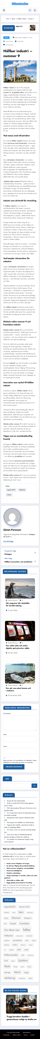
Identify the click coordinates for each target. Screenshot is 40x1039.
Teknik (6, 37)
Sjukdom (23, 960)
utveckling (22, 978)
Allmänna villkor (17, 1035)
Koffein (15, 945)
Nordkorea (30, 955)
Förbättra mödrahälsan (14, 873)
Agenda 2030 (18, 37)
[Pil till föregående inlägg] (35, 552)
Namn (5, 734)
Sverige (7, 972)
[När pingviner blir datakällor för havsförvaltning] (20, 588)
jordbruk (6, 940)
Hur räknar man (11, 930)
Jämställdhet (17, 940)
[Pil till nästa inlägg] (35, 561)
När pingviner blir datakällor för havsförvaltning (18, 604)
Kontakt (32, 1035)
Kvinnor (23, 945)
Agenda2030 (9, 906)
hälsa (26, 929)
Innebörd (29, 936)
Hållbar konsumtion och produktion (18, 562)
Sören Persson (9, 41)
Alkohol (6, 912)
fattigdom (27, 918)
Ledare (30, 945)
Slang (15, 967)
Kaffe (26, 940)
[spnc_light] (35, 10)
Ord (6, 960)
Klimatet (6, 945)
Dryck (6, 918)
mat (19, 949)
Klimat (34, 940)
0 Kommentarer (9, 45)
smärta (22, 967)
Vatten (30, 978)
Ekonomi (16, 918)
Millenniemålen (11, 954)
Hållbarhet (25, 37)
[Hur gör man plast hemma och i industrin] (20, 673)
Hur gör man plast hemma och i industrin (18, 689)
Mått (23, 955)
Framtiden (24, 923)
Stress (29, 967)
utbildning (9, 978)
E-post (5, 746)
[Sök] (30, 10)
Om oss (25, 1035)
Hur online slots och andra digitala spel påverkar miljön (17, 646)
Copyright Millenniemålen (13, 1032)
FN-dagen (8, 554)
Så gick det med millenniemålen (16, 801)
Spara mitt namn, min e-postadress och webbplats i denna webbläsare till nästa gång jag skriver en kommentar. (19, 761)
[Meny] (3, 10)
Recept (13, 961)
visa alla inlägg (8, 541)
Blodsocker (30, 912)
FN (5, 924)
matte (26, 949)
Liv (5, 950)
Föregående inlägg (10, 551)
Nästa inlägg (8, 558)
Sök (7, 779)
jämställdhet (18, 456)
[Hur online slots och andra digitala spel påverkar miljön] (20, 631)
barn (21, 912)
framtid (13, 923)
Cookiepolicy (6, 1035)
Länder (11, 950)
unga (26, 972)
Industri (30, 37)
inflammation (19, 936)
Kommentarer (7, 713)
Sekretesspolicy (26, 1032)
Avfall (14, 912)
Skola (7, 966)
